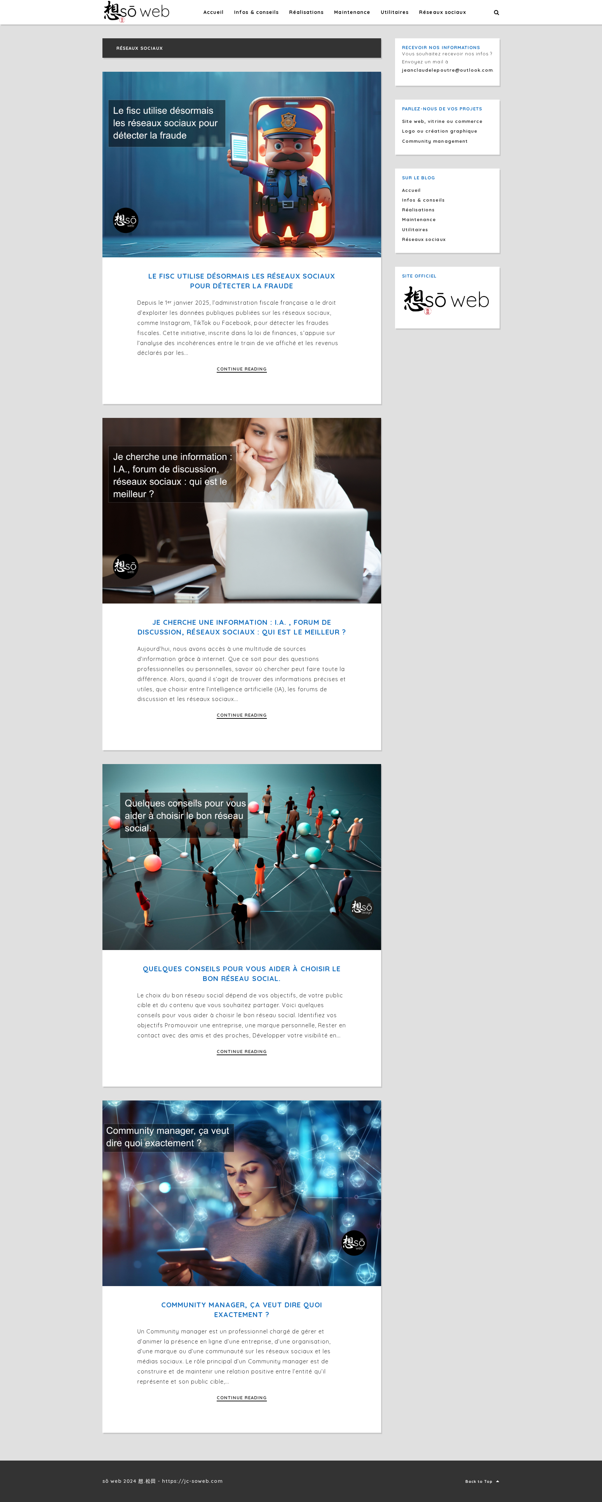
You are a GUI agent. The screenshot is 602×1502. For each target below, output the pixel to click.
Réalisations (418, 209)
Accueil (411, 190)
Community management (435, 141)
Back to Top (479, 1481)
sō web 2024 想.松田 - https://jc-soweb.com (162, 1481)
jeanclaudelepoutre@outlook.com (447, 70)
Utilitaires (415, 229)
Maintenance (419, 219)
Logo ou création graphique (439, 131)
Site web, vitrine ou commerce (442, 121)
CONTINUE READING (242, 369)
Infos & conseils (423, 200)
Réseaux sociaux (424, 239)
